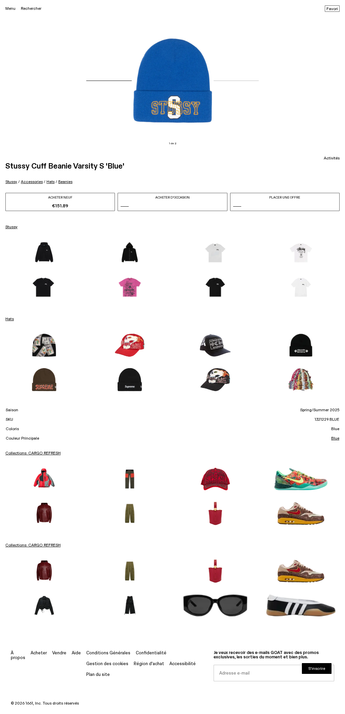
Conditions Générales (108, 653)
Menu (10, 8)
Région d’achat (149, 664)
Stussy (11, 182)
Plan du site (98, 675)
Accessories (32, 182)
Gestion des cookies (107, 664)
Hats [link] (9, 319)
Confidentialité (151, 653)
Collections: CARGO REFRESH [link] (33, 453)
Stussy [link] (11, 227)
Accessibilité (182, 664)
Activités (332, 158)
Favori (332, 9)
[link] (44, 253)
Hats (50, 182)
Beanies (65, 182)
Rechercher (31, 8)
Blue (335, 439)
